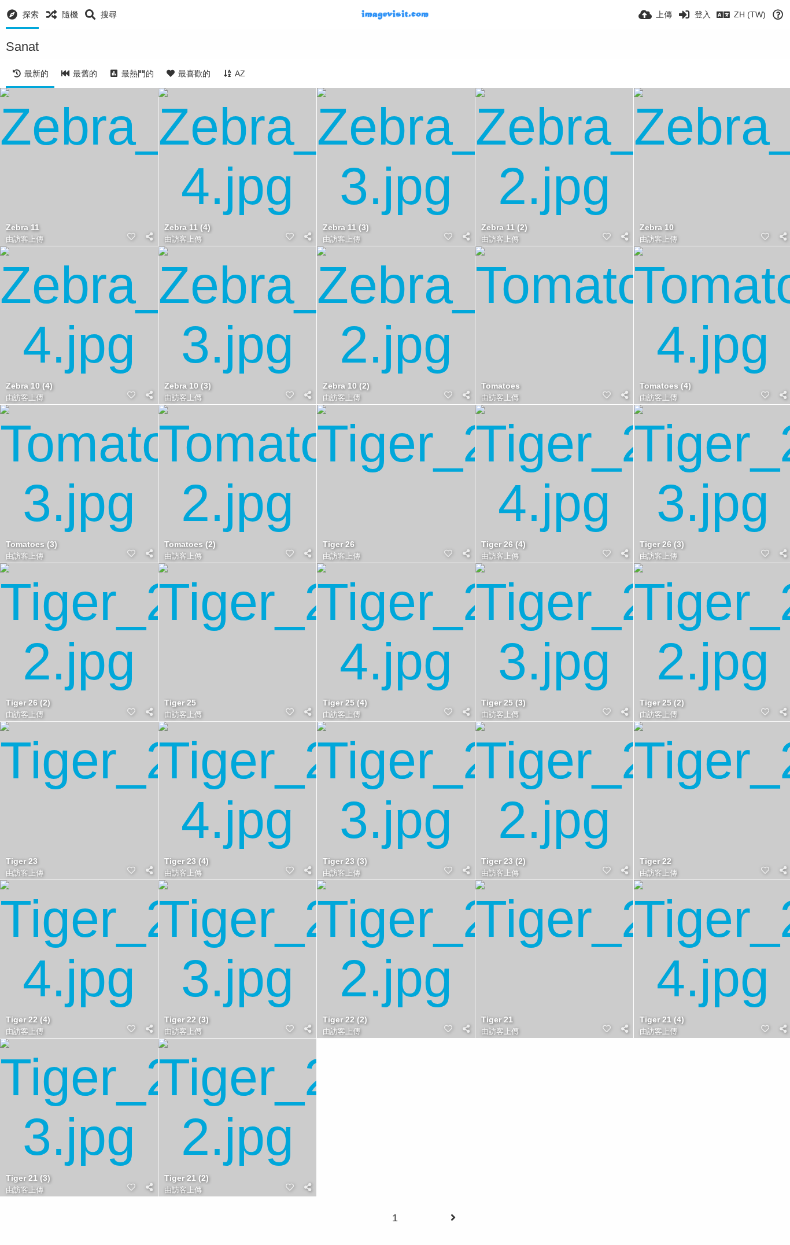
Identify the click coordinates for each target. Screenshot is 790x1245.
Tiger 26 (339, 544)
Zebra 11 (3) (346, 227)
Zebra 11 (22, 227)
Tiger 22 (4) (28, 1019)
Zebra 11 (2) (504, 227)
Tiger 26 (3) (662, 544)
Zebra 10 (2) (346, 386)
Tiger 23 (22, 861)
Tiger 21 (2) (186, 1178)
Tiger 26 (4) (503, 544)
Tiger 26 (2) (28, 703)
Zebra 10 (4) (29, 386)
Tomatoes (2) (190, 544)
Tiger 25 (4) (345, 703)
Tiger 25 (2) (662, 703)
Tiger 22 (655, 861)
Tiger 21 (497, 1019)
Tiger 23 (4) (186, 861)
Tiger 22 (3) (186, 1019)
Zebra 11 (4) (187, 227)
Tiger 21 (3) (28, 1178)
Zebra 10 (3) (187, 386)
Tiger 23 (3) (345, 861)
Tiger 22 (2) (345, 1019)
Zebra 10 (657, 227)
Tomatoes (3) (31, 544)
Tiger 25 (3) (503, 703)
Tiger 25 (180, 703)
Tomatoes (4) (665, 386)
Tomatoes (500, 386)
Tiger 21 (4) (662, 1019)
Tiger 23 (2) (503, 861)
